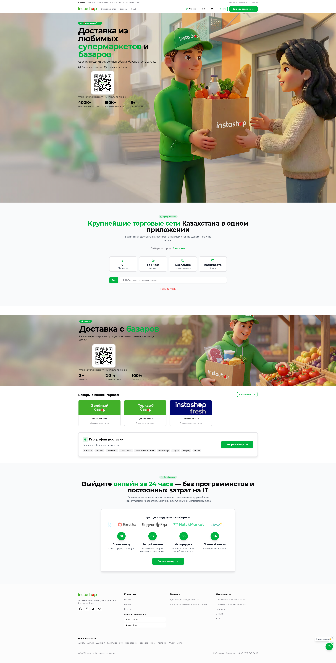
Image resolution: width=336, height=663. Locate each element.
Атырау (172, 643)
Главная (81, 2)
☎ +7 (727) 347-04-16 (248, 653)
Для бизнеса (102, 2)
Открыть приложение (243, 9)
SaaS (133, 9)
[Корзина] (211, 9)
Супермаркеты (108, 9)
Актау (180, 643)
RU (203, 9)
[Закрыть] (332, 637)
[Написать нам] (329, 646)
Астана (90, 643)
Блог (138, 2)
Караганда (112, 643)
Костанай (162, 643)
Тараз (153, 643)
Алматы (180, 248)
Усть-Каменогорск (127, 643)
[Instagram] (87, 608)
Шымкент (100, 643)
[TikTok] (93, 608)
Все (114, 280)
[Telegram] (99, 608)
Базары (123, 9)
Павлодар (143, 643)
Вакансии (130, 2)
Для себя (91, 2)
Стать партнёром (117, 2)
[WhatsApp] (80, 608)
